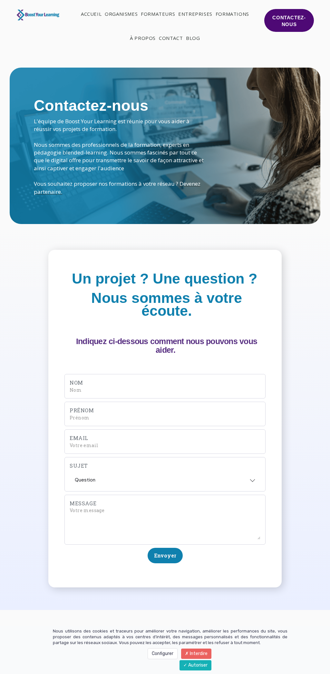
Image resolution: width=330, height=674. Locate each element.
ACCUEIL (91, 14)
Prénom (82, 410)
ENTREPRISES (195, 14)
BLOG (193, 38)
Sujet (79, 465)
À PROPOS (143, 38)
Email (79, 438)
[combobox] (165, 478)
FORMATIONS (232, 14)
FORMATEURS (158, 14)
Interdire (198, 653)
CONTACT (171, 38)
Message (83, 503)
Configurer (162, 653)
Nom (76, 382)
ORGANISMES (121, 14)
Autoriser (197, 665)
